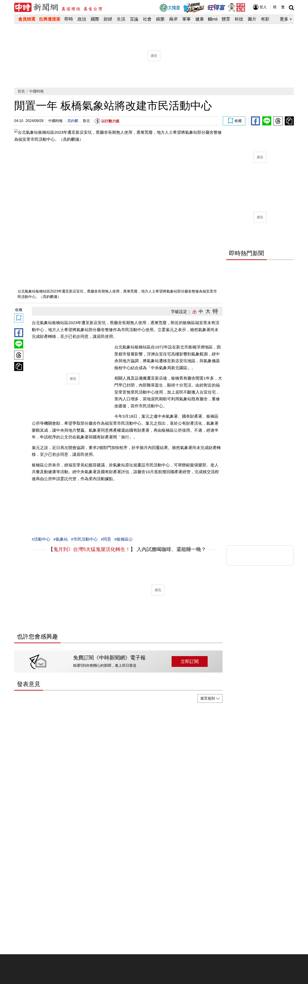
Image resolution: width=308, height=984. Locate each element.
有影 (265, 19)
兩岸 (173, 19)
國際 (95, 19)
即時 (68, 19)
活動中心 (42, 539)
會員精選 (26, 19)
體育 (226, 19)
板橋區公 (125, 539)
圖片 (252, 19)
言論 (134, 19)
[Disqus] (118, 762)
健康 (199, 19)
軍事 (186, 19)
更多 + (286, 19)
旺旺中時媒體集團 (236, 7)
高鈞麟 (72, 121)
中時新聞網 (58, 7)
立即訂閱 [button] (190, 661)
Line (266, 120)
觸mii (213, 19)
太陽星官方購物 (170, 8)
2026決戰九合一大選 (193, 7)
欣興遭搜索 (49, 19)
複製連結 (289, 120)
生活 (121, 19)
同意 (107, 539)
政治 (82, 19)
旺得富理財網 (216, 6)
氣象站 (62, 539)
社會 (147, 19)
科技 (239, 19)
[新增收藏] (234, 120)
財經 (108, 19)
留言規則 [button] (207, 698)
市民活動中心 (85, 539)
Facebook (255, 120)
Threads (278, 120)
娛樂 (160, 19)
